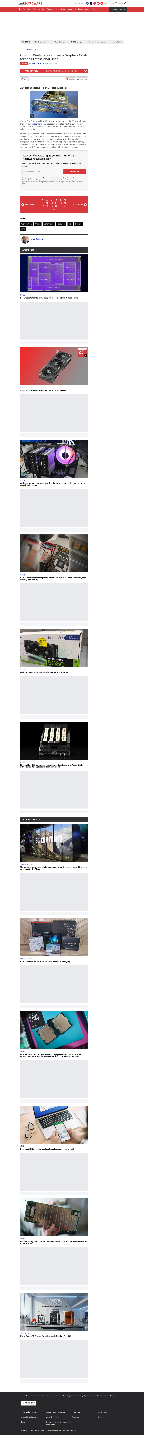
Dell (70, 224)
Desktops (79, 9)
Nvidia (37, 224)
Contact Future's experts (55, 1412)
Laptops (70, 9)
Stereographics (36, 124)
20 (56, 206)
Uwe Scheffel (36, 63)
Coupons (100, 9)
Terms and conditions (29, 1412)
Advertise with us (52, 1417)
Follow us (71, 79)
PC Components (52, 9)
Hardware (61, 224)
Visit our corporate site (106, 1396)
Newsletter (83, 79)
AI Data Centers (59, 42)
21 (61, 206)
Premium (113, 9)
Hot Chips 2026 (40, 42)
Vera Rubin (117, 42)
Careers (24, 1422)
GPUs (41, 9)
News (62, 9)
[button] (122, 3)
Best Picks (27, 9)
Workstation (26, 224)
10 (65, 200)
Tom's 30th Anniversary (98, 42)
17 (43, 206)
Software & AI (90, 9)
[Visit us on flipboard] (101, 3)
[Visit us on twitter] (91, 3)
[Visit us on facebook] (87, 3)
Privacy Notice (27, 180)
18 (47, 206)
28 (54, 209)
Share (26, 79)
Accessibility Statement (29, 1417)
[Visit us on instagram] (94, 3)
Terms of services (49, 178)
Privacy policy (77, 1412)
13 (52, 203)
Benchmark (48, 224)
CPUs (35, 9)
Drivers (78, 224)
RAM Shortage (76, 42)
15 (61, 203)
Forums (122, 9)
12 (47, 203)
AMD (23, 229)
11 (43, 203)
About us (75, 1417)
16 (65, 203)
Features (24, 64)
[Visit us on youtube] (98, 3)
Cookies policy (103, 1412)
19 (52, 206)
